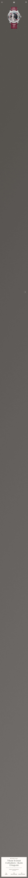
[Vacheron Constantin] (14, 2)
